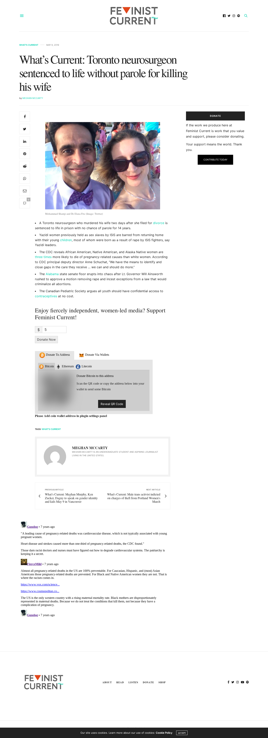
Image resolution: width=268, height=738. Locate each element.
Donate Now (46, 339)
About (107, 682)
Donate (148, 682)
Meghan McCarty (32, 98)
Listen (134, 682)
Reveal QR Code (112, 404)
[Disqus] (94, 569)
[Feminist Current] (134, 16)
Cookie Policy (164, 732)
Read (120, 682)
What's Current (28, 45)
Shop (162, 682)
